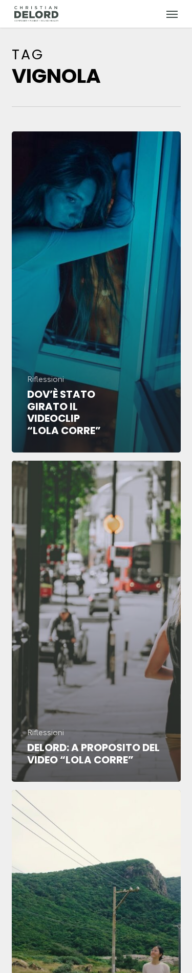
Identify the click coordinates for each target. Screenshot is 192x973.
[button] (172, 14)
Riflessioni (45, 379)
